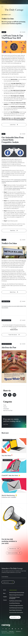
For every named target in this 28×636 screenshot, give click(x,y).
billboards (23, 260)
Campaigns (6, 408)
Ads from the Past (7, 410)
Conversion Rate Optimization (16, 612)
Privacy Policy (11, 631)
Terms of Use (18, 631)
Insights (5, 596)
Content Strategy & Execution (16, 605)
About (4, 590)
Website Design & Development (16, 594)
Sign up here (20, 119)
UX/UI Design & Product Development (14, 598)
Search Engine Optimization (15, 610)
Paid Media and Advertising (15, 600)
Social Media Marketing (14, 603)
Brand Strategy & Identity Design (16, 592)
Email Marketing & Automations (16, 607)
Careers (5, 600)
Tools (4, 405)
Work (4, 593)
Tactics (5, 407)
